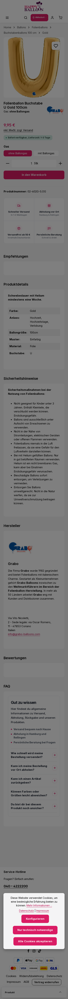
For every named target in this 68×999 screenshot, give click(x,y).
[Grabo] (55, 110)
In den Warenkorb (34, 175)
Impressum (14, 982)
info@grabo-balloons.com (24, 634)
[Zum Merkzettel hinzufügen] (56, 46)
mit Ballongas (46, 153)
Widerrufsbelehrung (31, 976)
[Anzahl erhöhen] (60, 163)
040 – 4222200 (16, 886)
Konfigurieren (35, 918)
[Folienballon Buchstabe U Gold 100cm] (34, 67)
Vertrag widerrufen (46, 982)
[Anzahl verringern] (7, 163)
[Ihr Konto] (52, 17)
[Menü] (7, 17)
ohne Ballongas (17, 153)
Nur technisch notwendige (35, 930)
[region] (34, 67)
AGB (26, 982)
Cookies (11, 976)
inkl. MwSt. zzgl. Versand (18, 130)
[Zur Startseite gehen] (34, 6)
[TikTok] (39, 951)
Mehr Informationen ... (39, 905)
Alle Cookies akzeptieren (35, 941)
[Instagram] (34, 951)
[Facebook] (29, 951)
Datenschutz (54, 976)
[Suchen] (25, 17)
